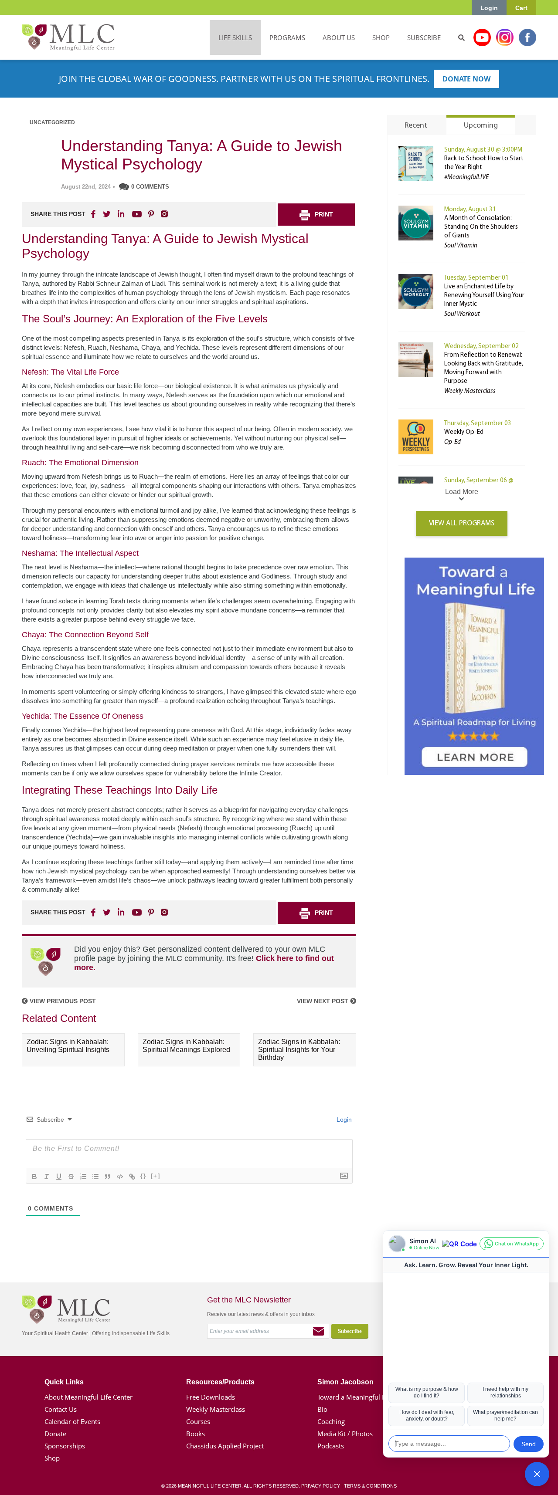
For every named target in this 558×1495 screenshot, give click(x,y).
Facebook (527, 37)
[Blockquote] (108, 1176)
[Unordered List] (95, 1176)
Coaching (331, 1421)
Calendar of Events (72, 1421)
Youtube (482, 37)
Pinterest (150, 214)
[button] (537, 1474)
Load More (461, 491)
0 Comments (150, 186)
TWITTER (107, 214)
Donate (55, 1433)
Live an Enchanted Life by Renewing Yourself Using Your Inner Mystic (484, 296)
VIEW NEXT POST (323, 1001)
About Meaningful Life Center (88, 1397)
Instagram (505, 37)
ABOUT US (339, 37)
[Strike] (71, 1176)
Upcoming (481, 126)
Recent (416, 126)
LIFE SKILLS (235, 37)
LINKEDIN (120, 214)
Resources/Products (220, 1382)
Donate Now (466, 79)
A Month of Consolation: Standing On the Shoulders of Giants (481, 227)
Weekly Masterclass (215, 1409)
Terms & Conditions (370, 1485)
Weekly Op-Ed (463, 432)
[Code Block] (120, 1176)
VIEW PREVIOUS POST (62, 1001)
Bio (322, 1409)
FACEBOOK (94, 214)
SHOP (381, 37)
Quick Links (64, 1382)
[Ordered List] (83, 1176)
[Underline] (59, 1176)
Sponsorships (64, 1445)
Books (195, 1433)
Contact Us (60, 1409)
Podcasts (330, 1445)
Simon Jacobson (345, 1382)
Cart (521, 7)
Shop (52, 1458)
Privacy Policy (320, 1485)
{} (143, 1176)
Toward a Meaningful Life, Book (364, 1397)
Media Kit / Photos (345, 1433)
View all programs (461, 523)
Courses (198, 1421)
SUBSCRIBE (424, 37)
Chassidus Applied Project (225, 1445)
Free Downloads (210, 1397)
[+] (155, 1176)
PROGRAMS (287, 37)
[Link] (132, 1176)
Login (489, 7)
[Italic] (47, 1176)
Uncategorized (52, 122)
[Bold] (34, 1176)
